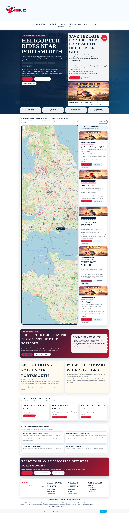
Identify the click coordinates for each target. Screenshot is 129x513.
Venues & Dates (51, 489)
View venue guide (86, 164)
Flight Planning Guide (57, 6)
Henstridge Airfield (72, 493)
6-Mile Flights (91, 485)
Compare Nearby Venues (42, 78)
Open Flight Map (58, 472)
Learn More (84, 511)
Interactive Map (51, 491)
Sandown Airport (72, 489)
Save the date (98, 164)
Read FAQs (86, 77)
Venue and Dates (100, 6)
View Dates (103, 121)
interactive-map (85, 6)
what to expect (125, 6)
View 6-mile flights (29, 415)
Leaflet (62, 323)
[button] (60, 228)
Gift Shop (49, 495)
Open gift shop (86, 417)
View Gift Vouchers (29, 83)
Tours (113, 6)
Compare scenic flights (59, 417)
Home (43, 6)
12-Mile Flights (92, 487)
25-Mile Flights (92, 489)
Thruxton (70, 491)
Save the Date (27, 78)
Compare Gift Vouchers (42, 354)
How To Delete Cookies (92, 511)
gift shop (72, 6)
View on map (85, 167)
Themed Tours (91, 491)
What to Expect (51, 493)
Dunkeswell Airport (72, 495)
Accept (103, 511)
